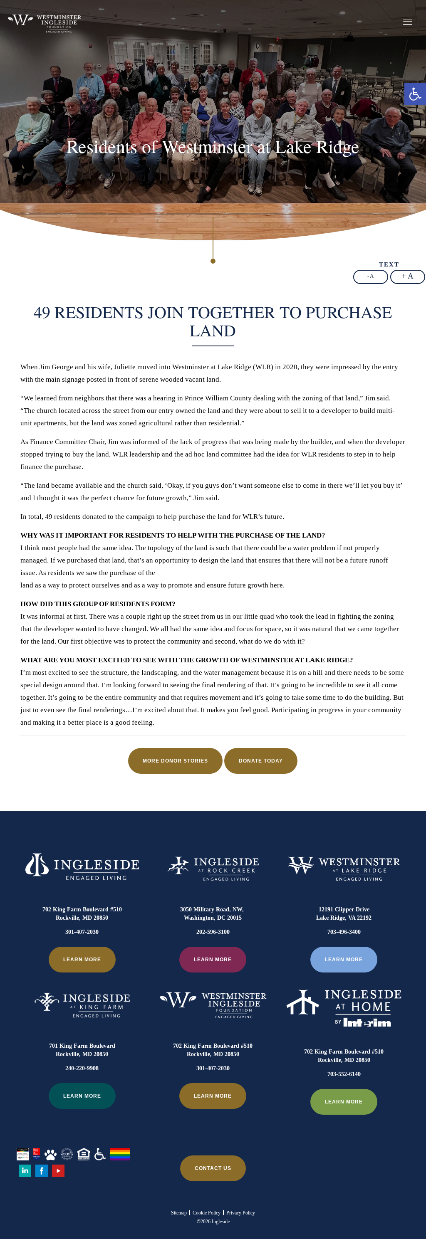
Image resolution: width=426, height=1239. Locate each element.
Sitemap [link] (179, 1213)
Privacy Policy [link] (240, 1213)
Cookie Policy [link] (206, 1213)
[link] (415, 94)
